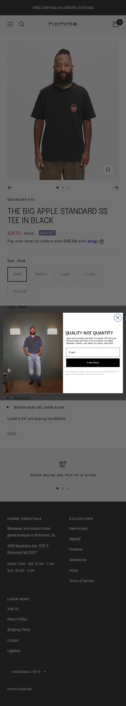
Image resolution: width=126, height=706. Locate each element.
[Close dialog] (118, 318)
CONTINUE (93, 363)
